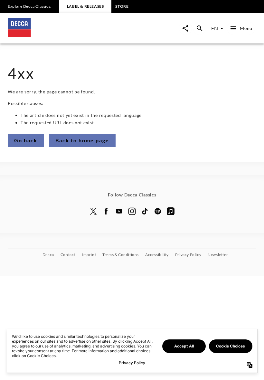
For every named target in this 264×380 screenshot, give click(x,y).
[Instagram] (132, 211)
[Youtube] (119, 211)
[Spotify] (157, 211)
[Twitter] (93, 211)
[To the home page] (70, 35)
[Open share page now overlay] (185, 28)
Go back (25, 140)
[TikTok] (144, 211)
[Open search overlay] (199, 28)
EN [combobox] (214, 28)
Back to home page (82, 140)
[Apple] (170, 211)
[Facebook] (106, 211)
